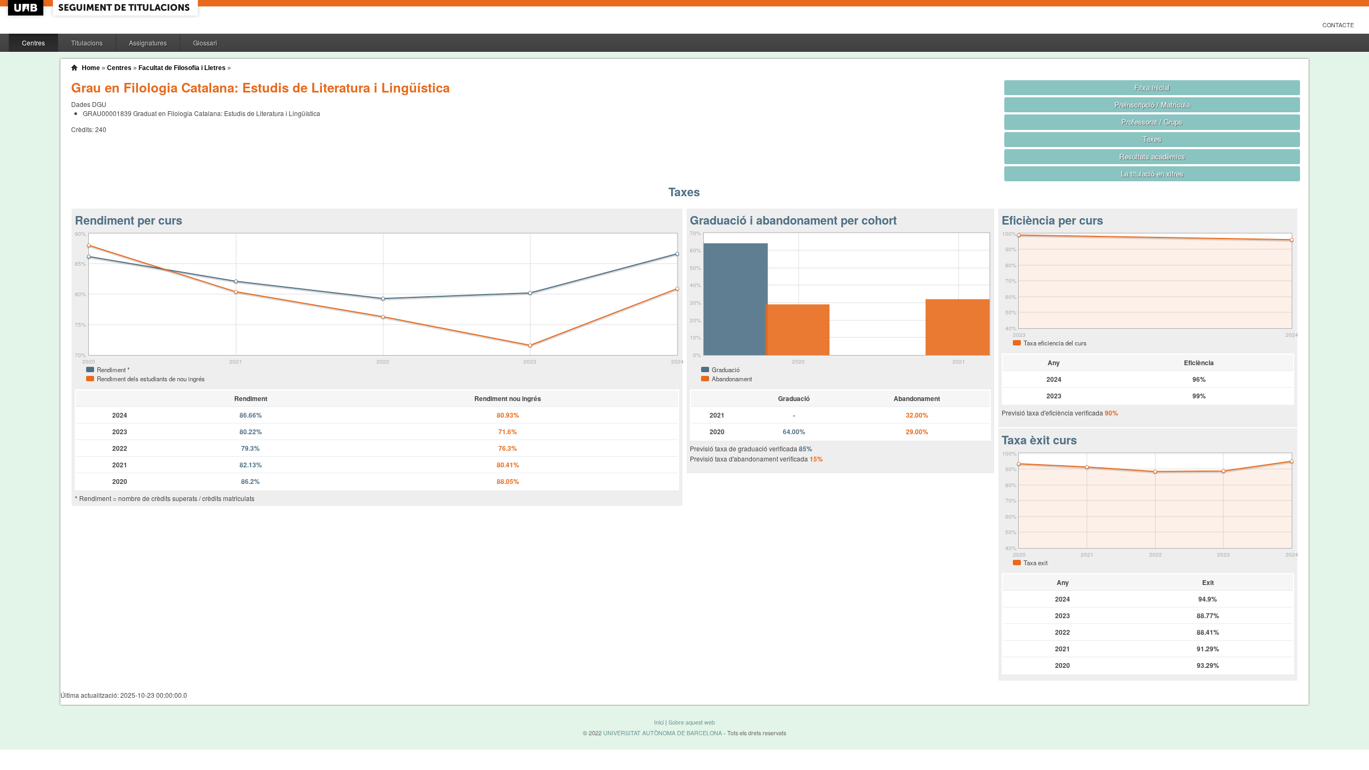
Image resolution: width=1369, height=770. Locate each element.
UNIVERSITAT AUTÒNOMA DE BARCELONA (662, 733)
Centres (33, 42)
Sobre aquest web (691, 722)
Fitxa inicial (1152, 87)
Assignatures (148, 42)
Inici (659, 722)
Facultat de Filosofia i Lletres (182, 68)
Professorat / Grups (1151, 122)
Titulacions (87, 42)
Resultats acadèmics (1152, 156)
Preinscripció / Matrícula (1152, 104)
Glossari (205, 42)
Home (91, 68)
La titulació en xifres (1152, 173)
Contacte (1338, 25)
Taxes (1152, 139)
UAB (26, 8)
